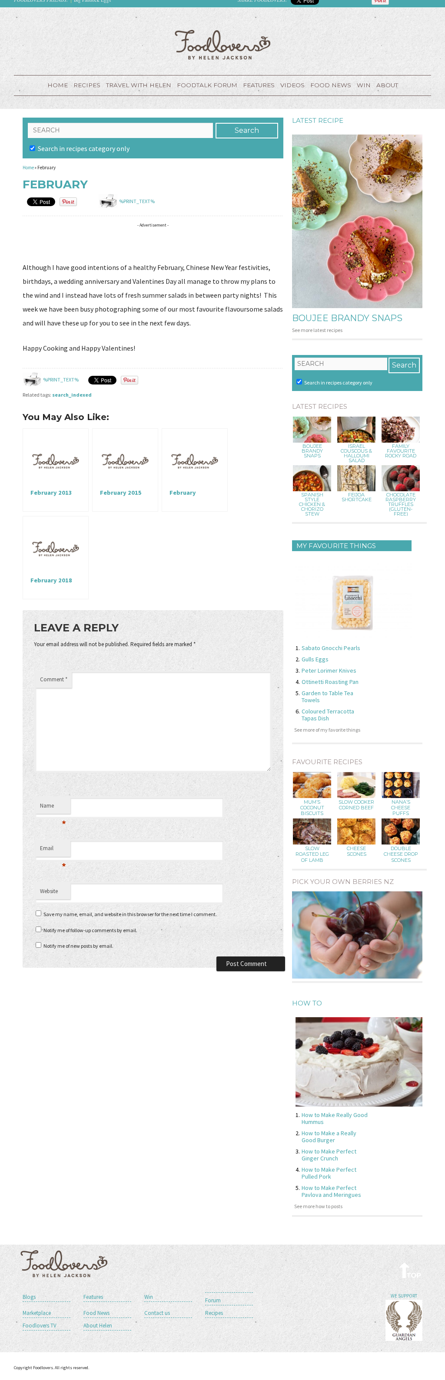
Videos (292, 85)
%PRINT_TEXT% (137, 201)
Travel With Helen (138, 85)
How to (307, 1003)
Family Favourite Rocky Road (400, 451)
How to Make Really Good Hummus (335, 1118)
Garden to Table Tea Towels (327, 696)
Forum (213, 1300)
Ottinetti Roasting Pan (330, 682)
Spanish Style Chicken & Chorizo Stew (312, 504)
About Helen (97, 1325)
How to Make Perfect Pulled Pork (329, 1173)
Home (57, 85)
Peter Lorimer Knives (329, 670)
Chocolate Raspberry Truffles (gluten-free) (400, 504)
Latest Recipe (317, 120)
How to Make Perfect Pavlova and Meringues (331, 1191)
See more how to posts (318, 1206)
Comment (53, 679)
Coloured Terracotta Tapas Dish (328, 714)
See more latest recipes (317, 330)
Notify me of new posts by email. (78, 946)
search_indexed (72, 394)
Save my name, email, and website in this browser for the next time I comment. (130, 914)
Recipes (86, 85)
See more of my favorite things (327, 729)
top (410, 1270)
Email (53, 850)
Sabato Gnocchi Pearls (331, 648)
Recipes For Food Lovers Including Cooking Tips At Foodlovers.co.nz (222, 44)
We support (404, 1296)
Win (148, 1297)
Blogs (29, 1297)
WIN (364, 85)
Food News (330, 85)
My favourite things (336, 546)
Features (259, 85)
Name (53, 808)
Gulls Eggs (315, 659)
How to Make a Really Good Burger (329, 1136)
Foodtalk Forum (207, 85)
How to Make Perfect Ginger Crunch (329, 1154)
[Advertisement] (181, 244)
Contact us (157, 1313)
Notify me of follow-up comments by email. (90, 930)
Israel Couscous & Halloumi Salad (356, 453)
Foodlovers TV (39, 1325)
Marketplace (37, 1313)
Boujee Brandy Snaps (347, 318)
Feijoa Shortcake (357, 497)
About (387, 85)
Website (49, 891)
